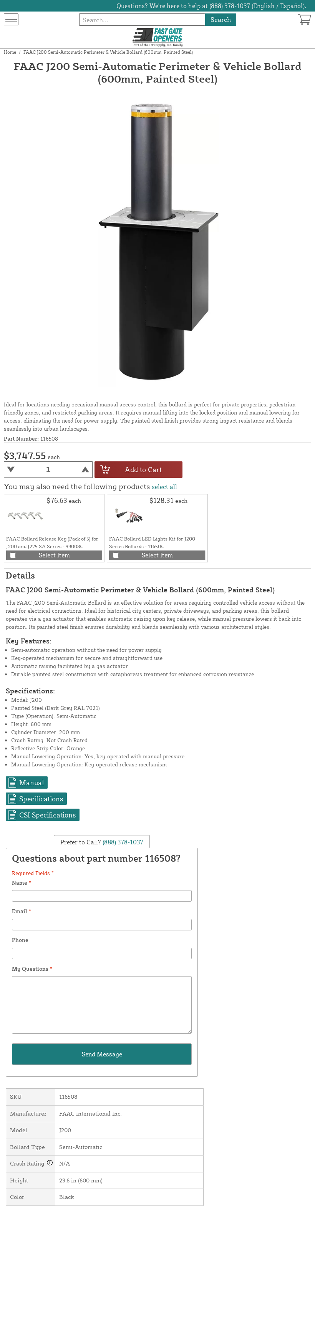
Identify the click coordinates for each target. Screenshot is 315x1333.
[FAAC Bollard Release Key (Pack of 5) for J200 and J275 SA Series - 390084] (25, 515)
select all (164, 487)
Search (221, 19)
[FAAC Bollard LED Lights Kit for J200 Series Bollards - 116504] (128, 515)
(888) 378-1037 (122, 842)
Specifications (41, 798)
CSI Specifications (47, 815)
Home (10, 52)
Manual (31, 782)
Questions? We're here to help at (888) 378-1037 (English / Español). (211, 6)
